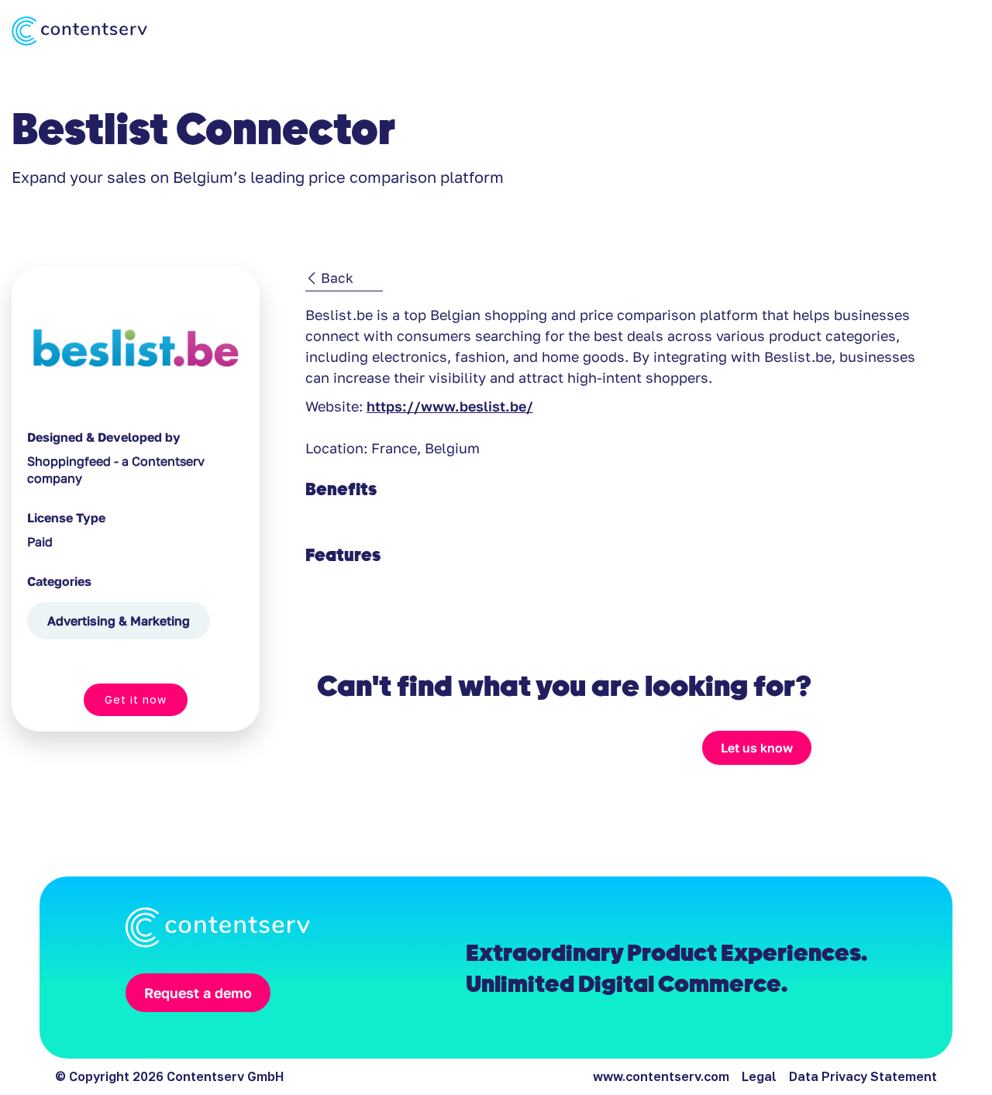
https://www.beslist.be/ (450, 406)
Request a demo (198, 992)
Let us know (757, 748)
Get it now (136, 699)
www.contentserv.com (661, 1076)
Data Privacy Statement (863, 1076)
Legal (759, 1076)
